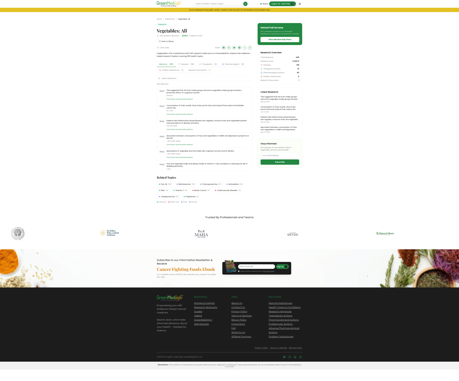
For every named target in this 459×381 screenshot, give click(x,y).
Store (265, 3)
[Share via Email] (250, 48)
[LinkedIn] (295, 357)
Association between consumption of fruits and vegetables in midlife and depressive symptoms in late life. (208, 137)
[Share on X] (229, 48)
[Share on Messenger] (234, 48)
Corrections (238, 324)
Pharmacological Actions (284, 320)
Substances (170, 19)
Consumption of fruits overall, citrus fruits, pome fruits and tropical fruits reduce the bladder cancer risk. (205, 106)
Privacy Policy (239, 311)
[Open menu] (299, 3)
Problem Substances (281, 336)
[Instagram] (284, 357)
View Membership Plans (279, 39)
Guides (198, 311)
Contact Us (238, 307)
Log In (274, 3)
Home (159, 19)
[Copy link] (245, 48)
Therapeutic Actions (280, 315)
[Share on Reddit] (239, 48)
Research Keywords (280, 311)
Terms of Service (278, 347)
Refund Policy (295, 347)
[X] (300, 357)
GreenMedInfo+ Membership (203, 322)
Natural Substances (280, 303)
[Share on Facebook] (224, 48)
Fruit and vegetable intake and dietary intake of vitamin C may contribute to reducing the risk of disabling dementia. (207, 165)
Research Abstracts (205, 307)
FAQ (233, 328)
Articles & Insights (204, 303)
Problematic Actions (281, 324)
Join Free (285, 3)
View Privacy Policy (269, 271)
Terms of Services (241, 315)
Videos (198, 315)
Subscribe (280, 162)
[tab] (166, 64)
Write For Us (238, 332)
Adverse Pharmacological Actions (284, 330)
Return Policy (239, 320)
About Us (236, 303)
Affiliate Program (241, 336)
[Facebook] (289, 357)
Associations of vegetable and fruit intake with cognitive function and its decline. (200, 151)
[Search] (245, 4)
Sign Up (280, 266)
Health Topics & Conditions (285, 307)
